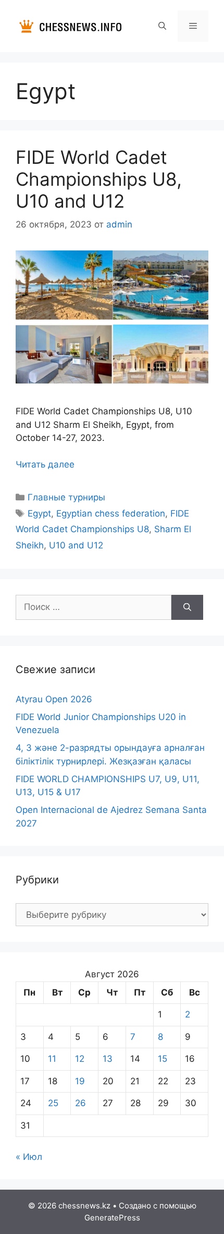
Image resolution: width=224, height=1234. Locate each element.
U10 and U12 (76, 545)
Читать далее (45, 464)
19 (80, 1081)
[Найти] (187, 607)
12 (79, 1058)
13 (108, 1058)
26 (80, 1103)
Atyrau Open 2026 (54, 699)
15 (162, 1058)
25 (53, 1103)
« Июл (29, 1157)
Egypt (39, 513)
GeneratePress (112, 1218)
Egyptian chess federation (110, 513)
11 (52, 1058)
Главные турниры (66, 497)
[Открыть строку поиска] (161, 26)
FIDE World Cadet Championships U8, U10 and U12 (99, 179)
